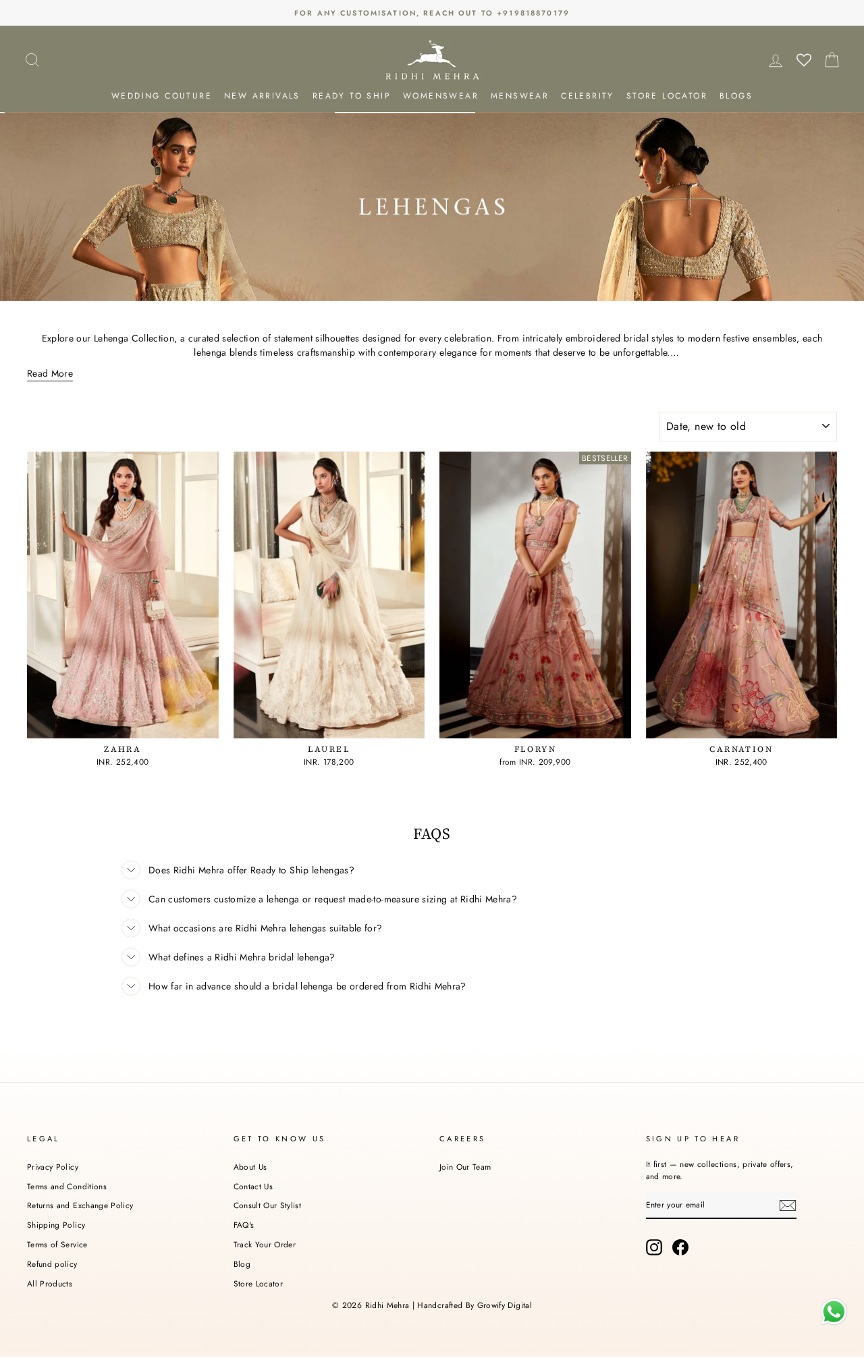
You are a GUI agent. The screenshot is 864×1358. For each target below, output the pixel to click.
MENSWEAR (520, 96)
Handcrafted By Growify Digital (474, 1305)
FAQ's (244, 1224)
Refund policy (52, 1264)
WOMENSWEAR (441, 96)
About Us (250, 1166)
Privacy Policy (52, 1166)
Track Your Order (265, 1244)
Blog (242, 1264)
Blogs (736, 96)
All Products (49, 1283)
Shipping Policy (56, 1224)
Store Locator (259, 1283)
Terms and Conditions (67, 1186)
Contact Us (253, 1186)
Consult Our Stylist (268, 1205)
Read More (50, 373)
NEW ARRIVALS (262, 96)
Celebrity (587, 96)
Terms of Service (57, 1244)
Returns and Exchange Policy (80, 1205)
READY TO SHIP (352, 96)
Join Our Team (465, 1166)
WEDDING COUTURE (161, 96)
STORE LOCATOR (666, 96)
